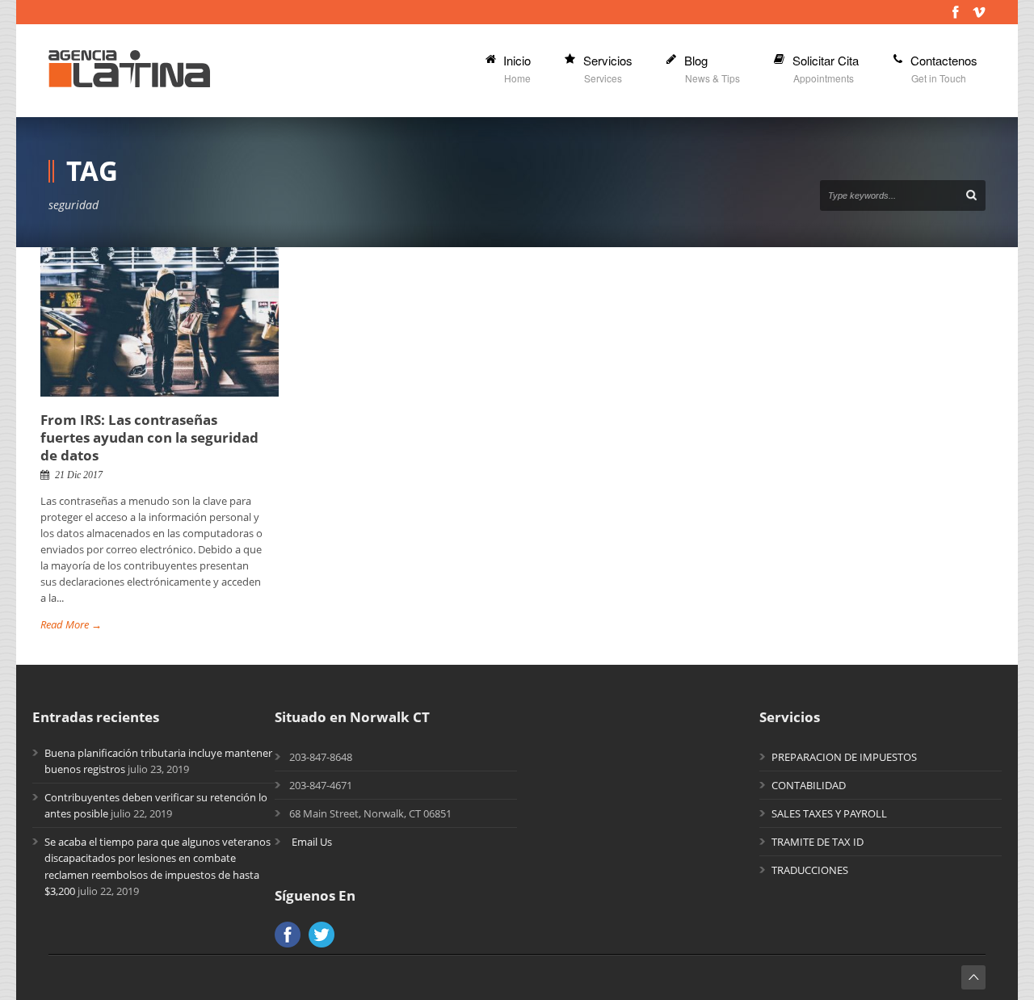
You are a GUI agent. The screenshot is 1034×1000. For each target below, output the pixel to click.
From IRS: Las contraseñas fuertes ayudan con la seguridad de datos (149, 437)
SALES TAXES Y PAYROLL (829, 813)
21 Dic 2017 (79, 475)
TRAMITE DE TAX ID (817, 841)
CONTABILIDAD (808, 785)
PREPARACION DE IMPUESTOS (844, 757)
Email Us (312, 841)
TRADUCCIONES (809, 870)
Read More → (71, 624)
